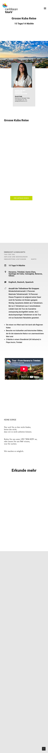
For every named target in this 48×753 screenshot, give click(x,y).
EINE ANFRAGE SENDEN (21, 198)
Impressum (8, 747)
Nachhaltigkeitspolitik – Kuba (26, 742)
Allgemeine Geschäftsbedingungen (22, 739)
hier (21, 441)
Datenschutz (8, 742)
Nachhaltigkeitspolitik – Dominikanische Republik (23, 745)
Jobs (5, 739)
